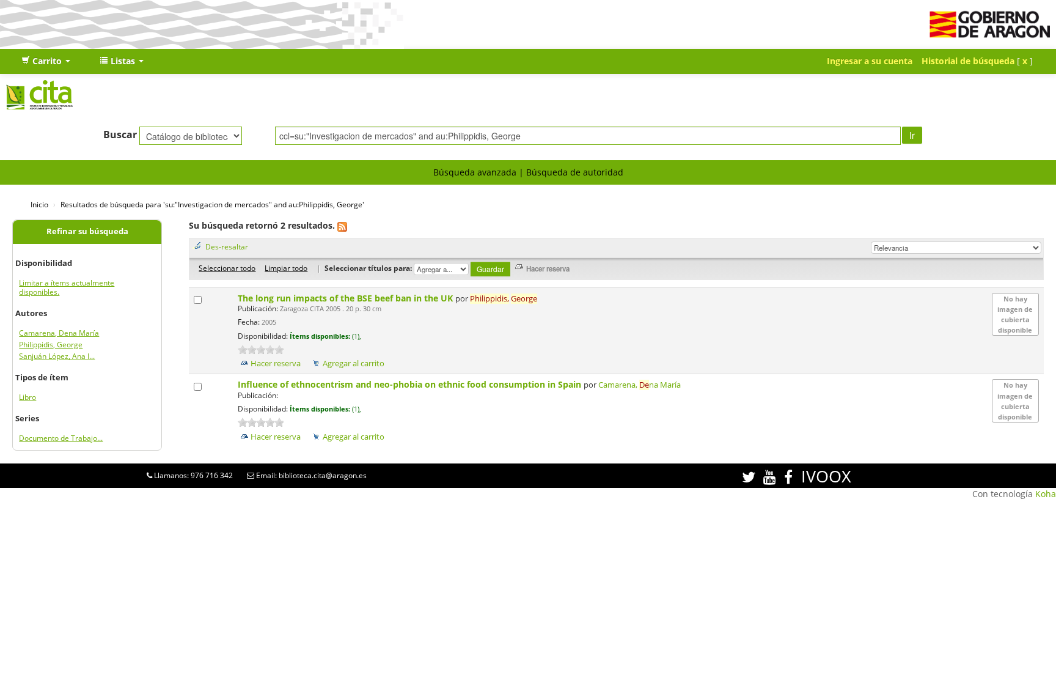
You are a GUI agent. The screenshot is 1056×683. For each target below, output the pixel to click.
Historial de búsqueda (968, 61)
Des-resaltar (226, 246)
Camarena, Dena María (59, 333)
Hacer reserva (276, 363)
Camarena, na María (639, 385)
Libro (27, 397)
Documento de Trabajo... (61, 438)
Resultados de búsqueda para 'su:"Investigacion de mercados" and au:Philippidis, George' (212, 204)
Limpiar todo (286, 268)
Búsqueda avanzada (474, 172)
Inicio (39, 204)
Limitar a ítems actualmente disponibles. (66, 287)
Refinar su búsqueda (87, 231)
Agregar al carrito (353, 363)
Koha (1045, 494)
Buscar (120, 134)
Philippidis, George (50, 344)
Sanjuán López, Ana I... (57, 356)
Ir (912, 135)
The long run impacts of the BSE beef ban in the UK (346, 298)
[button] (45, 61)
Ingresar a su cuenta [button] (869, 61)
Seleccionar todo (227, 268)
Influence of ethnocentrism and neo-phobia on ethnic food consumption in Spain (411, 384)
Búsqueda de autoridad (574, 172)
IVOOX (826, 476)
